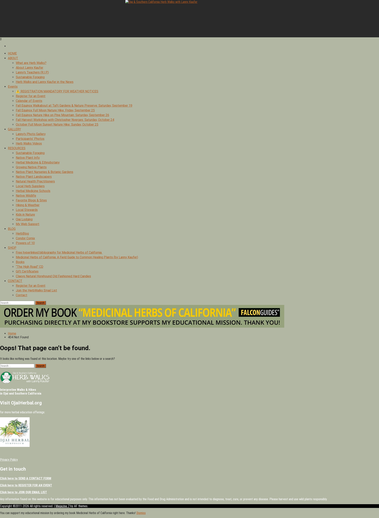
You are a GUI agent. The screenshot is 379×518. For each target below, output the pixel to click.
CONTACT (15, 281)
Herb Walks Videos (29, 143)
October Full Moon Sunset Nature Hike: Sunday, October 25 (57, 124)
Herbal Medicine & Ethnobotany (38, 162)
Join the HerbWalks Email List (36, 290)
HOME (12, 53)
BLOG (12, 229)
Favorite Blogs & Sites (31, 200)
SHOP (12, 248)
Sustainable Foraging (30, 77)
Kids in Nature (25, 214)
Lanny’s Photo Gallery (31, 134)
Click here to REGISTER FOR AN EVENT (26, 485)
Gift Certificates (27, 271)
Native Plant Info (28, 158)
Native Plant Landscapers (34, 177)
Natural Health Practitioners (35, 181)
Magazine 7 (62, 506)
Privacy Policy (9, 460)
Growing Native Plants (31, 167)
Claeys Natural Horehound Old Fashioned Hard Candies (53, 276)
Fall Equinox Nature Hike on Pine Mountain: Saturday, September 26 (62, 115)
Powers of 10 (25, 243)
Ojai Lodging (24, 219)
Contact (21, 295)
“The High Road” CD (29, 267)
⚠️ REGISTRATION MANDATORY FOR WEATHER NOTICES (57, 91)
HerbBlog (22, 233)
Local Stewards (27, 210)
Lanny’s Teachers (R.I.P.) (32, 72)
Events (13, 86)
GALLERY (14, 129)
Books (20, 262)
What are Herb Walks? (31, 63)
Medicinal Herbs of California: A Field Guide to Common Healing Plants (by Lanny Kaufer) (77, 257)
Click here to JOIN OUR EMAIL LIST (23, 492)
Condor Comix (25, 238)
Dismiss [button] (141, 513)
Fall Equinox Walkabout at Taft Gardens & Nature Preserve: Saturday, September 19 (74, 105)
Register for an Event (30, 96)
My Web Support (27, 224)
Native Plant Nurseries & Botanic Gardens (44, 172)
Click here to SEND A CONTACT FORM (25, 478)
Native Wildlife (26, 195)
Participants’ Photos (30, 139)
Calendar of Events (29, 101)
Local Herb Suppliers (30, 186)
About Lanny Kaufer (29, 68)
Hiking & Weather (27, 205)
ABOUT (13, 58)
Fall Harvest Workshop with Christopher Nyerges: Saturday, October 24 (65, 120)
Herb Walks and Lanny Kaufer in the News (44, 82)
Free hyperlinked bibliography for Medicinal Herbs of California (59, 252)
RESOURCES (16, 148)
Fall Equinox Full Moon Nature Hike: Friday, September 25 (55, 110)
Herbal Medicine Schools (33, 191)
